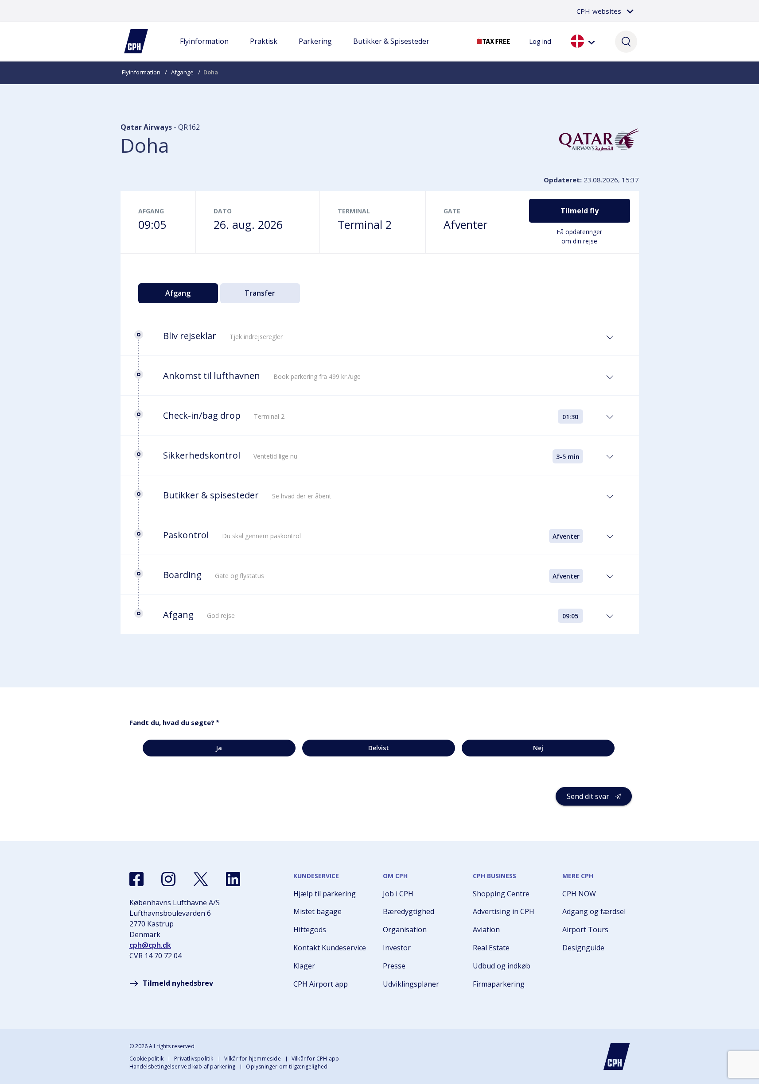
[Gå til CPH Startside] (616, 1056)
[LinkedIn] (233, 879)
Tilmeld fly (579, 211)
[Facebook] (136, 879)
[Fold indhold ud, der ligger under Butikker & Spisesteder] (391, 50)
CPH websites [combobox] (598, 11)
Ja (219, 748)
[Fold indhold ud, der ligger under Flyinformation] (204, 50)
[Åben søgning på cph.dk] (626, 41)
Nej (538, 748)
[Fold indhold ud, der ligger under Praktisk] (263, 50)
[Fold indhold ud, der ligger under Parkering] (315, 50)
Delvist (378, 748)
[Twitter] (201, 879)
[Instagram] (168, 879)
